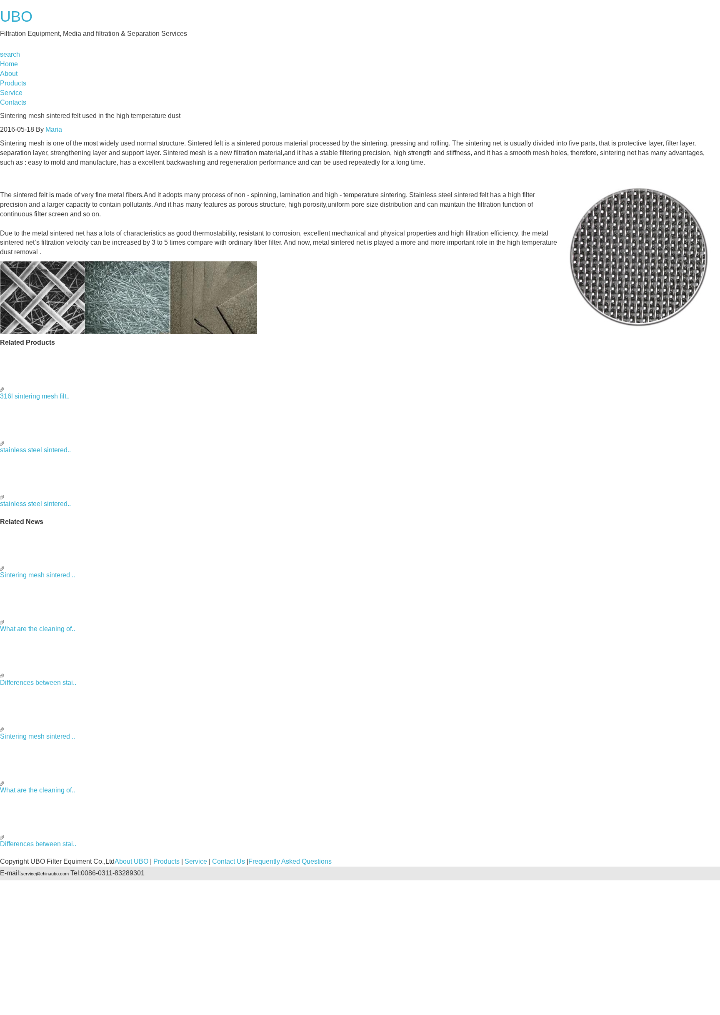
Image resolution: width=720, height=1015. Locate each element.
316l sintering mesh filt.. (35, 396)
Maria (53, 129)
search (10, 54)
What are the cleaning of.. (37, 628)
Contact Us (228, 861)
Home (9, 64)
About (9, 73)
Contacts (13, 102)
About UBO (131, 861)
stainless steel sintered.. (35, 450)
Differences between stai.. (38, 682)
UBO (16, 16)
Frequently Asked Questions (290, 861)
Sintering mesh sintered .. (37, 575)
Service (11, 92)
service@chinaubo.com (45, 873)
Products (13, 83)
